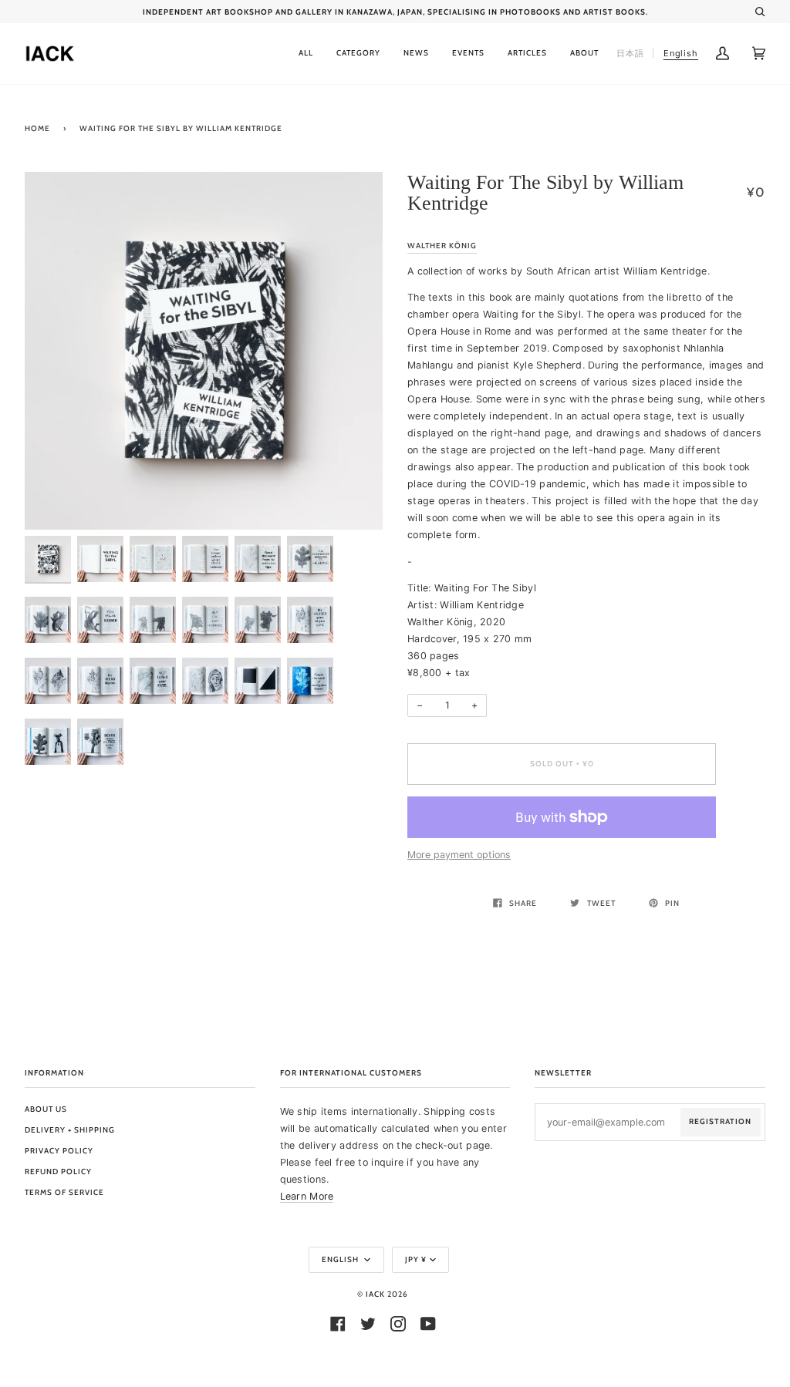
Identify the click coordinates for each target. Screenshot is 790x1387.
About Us (46, 1109)
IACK (375, 1294)
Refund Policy (58, 1171)
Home (37, 128)
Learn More (307, 1196)
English (341, 1259)
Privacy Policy (59, 1151)
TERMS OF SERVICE (64, 1192)
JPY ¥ (416, 1259)
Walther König (442, 246)
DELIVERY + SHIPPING (70, 1130)
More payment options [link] (459, 854)
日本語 (630, 53)
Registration (720, 1121)
